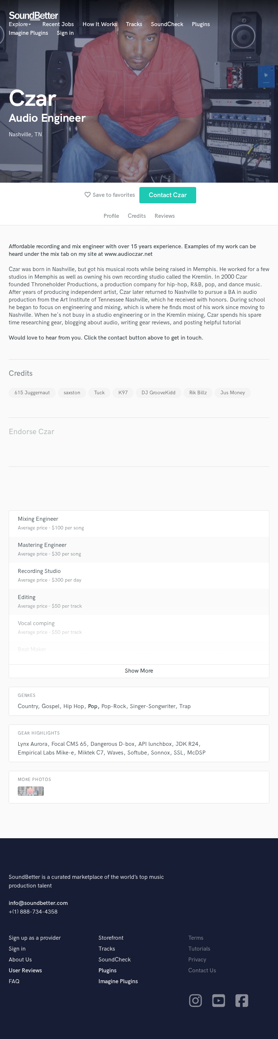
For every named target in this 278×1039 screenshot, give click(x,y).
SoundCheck (167, 24)
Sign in (65, 33)
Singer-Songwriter (152, 706)
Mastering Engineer (42, 545)
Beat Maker (32, 649)
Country (28, 706)
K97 (123, 393)
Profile (111, 216)
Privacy (197, 959)
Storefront (110, 938)
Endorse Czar (31, 431)
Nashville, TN (25, 134)
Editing (26, 597)
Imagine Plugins (28, 33)
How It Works (100, 24)
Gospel (50, 706)
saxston (72, 393)
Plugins (201, 24)
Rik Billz (198, 393)
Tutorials (199, 949)
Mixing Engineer (38, 519)
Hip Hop (73, 706)
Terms (195, 938)
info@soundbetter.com (38, 903)
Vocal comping (36, 623)
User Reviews (25, 970)
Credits (137, 216)
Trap (185, 706)
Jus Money (232, 393)
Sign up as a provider (35, 938)
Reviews (165, 216)
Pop (92, 706)
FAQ (14, 981)
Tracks (134, 24)
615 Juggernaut (32, 393)
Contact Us (202, 970)
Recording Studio (39, 571)
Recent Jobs (58, 24)
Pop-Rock (113, 706)
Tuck (99, 393)
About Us (20, 959)
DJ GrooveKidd (159, 393)
